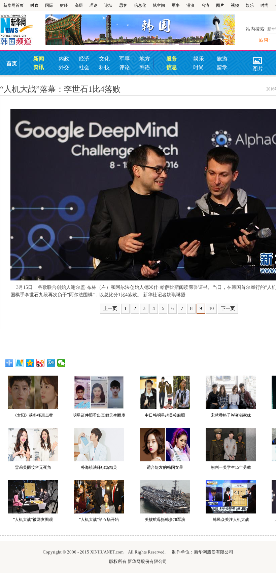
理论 (94, 5)
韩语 (144, 67)
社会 (84, 67)
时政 (34, 5)
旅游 (222, 59)
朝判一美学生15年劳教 (231, 467)
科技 (104, 67)
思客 (123, 5)
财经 (64, 5)
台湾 (205, 5)
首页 (11, 63)
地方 (144, 59)
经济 (84, 59)
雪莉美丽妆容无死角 (33, 467)
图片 (220, 5)
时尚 (265, 5)
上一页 (110, 308)
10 (211, 308)
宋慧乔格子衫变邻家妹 (231, 415)
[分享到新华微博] (19, 363)
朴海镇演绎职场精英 (99, 467)
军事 (176, 5)
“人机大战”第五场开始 (99, 519)
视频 (235, 5)
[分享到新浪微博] (40, 363)
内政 (64, 59)
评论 (124, 67)
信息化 (140, 5)
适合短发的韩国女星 (165, 467)
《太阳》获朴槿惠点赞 (33, 415)
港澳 (190, 5)
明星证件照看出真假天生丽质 (99, 415)
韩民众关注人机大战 (231, 519)
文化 (104, 59)
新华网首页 (13, 5)
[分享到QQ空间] (30, 363)
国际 (49, 5)
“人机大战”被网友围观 (33, 519)
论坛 (108, 5)
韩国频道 (22, 29)
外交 (64, 67)
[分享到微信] (61, 363)
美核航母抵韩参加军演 (165, 519)
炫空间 (159, 5)
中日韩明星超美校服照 (165, 415)
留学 (222, 67)
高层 (79, 5)
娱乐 (250, 5)
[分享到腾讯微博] (51, 363)
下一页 (228, 308)
